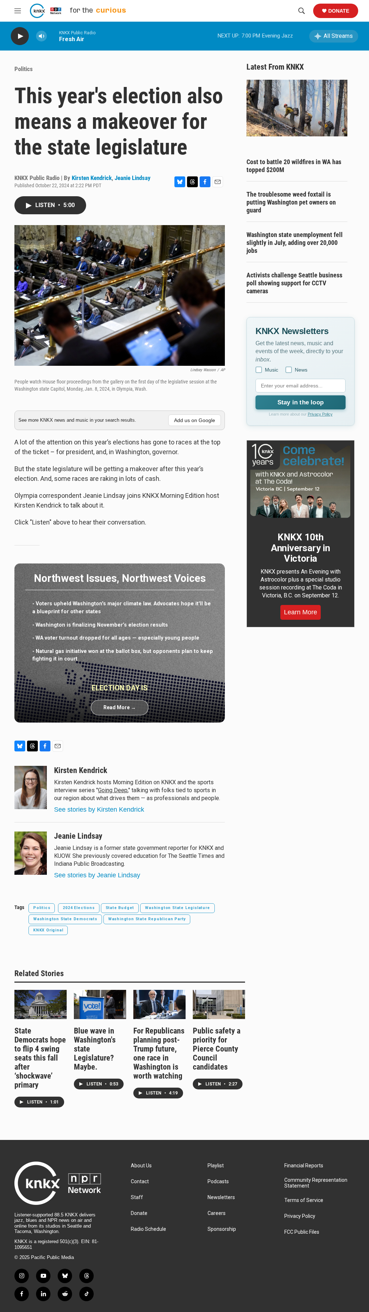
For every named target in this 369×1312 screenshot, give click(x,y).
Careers (217, 1213)
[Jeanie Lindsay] (30, 853)
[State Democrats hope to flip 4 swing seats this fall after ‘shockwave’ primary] (40, 1004)
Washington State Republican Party (147, 919)
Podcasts (218, 1181)
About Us (141, 1165)
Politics (23, 69)
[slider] (53, 36)
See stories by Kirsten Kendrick (99, 809)
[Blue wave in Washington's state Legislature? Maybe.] (100, 1004)
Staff (137, 1197)
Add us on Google (194, 420)
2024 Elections (78, 907)
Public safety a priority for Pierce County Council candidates (216, 1048)
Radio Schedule (148, 1229)
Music (271, 370)
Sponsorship (222, 1229)
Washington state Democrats (65, 919)
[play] (20, 36)
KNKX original (48, 930)
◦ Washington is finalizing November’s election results (100, 625)
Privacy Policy (320, 414)
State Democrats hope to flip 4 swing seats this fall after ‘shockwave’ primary (40, 1057)
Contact (140, 1181)
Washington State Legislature (177, 907)
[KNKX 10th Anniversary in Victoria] (300, 480)
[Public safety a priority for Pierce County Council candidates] (219, 1004)
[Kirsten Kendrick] (30, 787)
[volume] (41, 36)
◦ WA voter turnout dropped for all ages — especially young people (115, 638)
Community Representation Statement (315, 1183)
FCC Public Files (301, 1232)
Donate (338, 11)
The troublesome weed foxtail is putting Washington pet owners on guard (291, 202)
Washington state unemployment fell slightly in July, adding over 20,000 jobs (294, 242)
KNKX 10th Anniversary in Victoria (300, 548)
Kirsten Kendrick (92, 177)
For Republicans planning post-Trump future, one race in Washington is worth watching (158, 1053)
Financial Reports (303, 1165)
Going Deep (113, 790)
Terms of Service (303, 1200)
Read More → (119, 707)
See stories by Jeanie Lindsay (97, 875)
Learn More (300, 612)
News (301, 370)
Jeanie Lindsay (133, 177)
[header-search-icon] (301, 11)
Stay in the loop (300, 402)
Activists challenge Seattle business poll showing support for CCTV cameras (294, 283)
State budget (120, 907)
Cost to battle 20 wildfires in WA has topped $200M (293, 166)
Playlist (216, 1165)
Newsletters (221, 1197)
